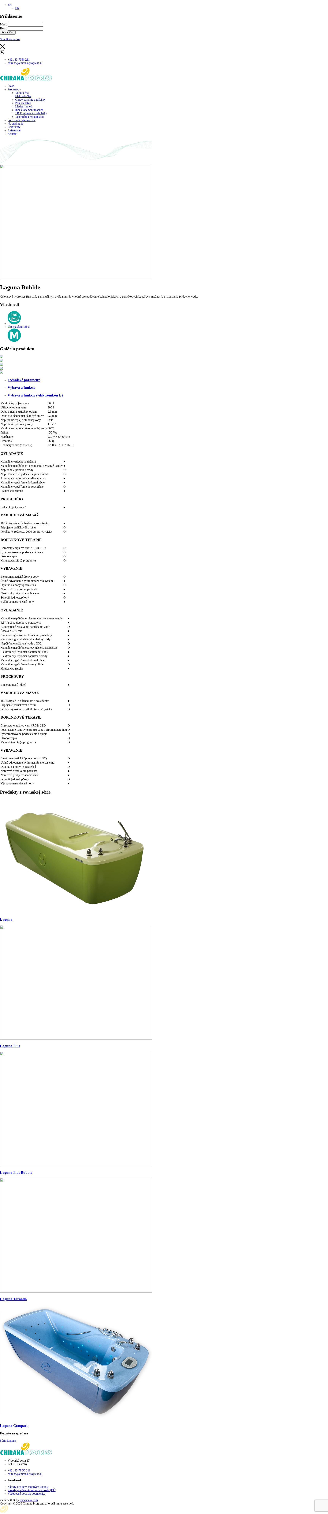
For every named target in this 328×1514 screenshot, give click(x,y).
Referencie (14, 130)
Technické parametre (24, 380)
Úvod (11, 86)
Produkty (13, 89)
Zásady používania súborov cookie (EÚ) (32, 1490)
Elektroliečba (23, 96)
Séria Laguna (8, 1440)
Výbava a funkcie (21, 387)
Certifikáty (14, 127)
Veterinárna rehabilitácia (29, 116)
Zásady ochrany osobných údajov (28, 1486)
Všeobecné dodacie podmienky (26, 1493)
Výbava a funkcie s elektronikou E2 (35, 395)
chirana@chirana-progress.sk (25, 1473)
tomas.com (29, 1500)
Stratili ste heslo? (10, 39)
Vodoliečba (22, 92)
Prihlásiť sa (8, 32)
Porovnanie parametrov (21, 120)
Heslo (3, 28)
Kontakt (12, 133)
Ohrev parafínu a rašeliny (30, 99)
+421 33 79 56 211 (19, 1470)
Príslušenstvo (23, 103)
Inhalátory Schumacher (29, 109)
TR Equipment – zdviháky (31, 113)
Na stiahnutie (15, 123)
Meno (3, 24)
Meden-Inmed (23, 106)
